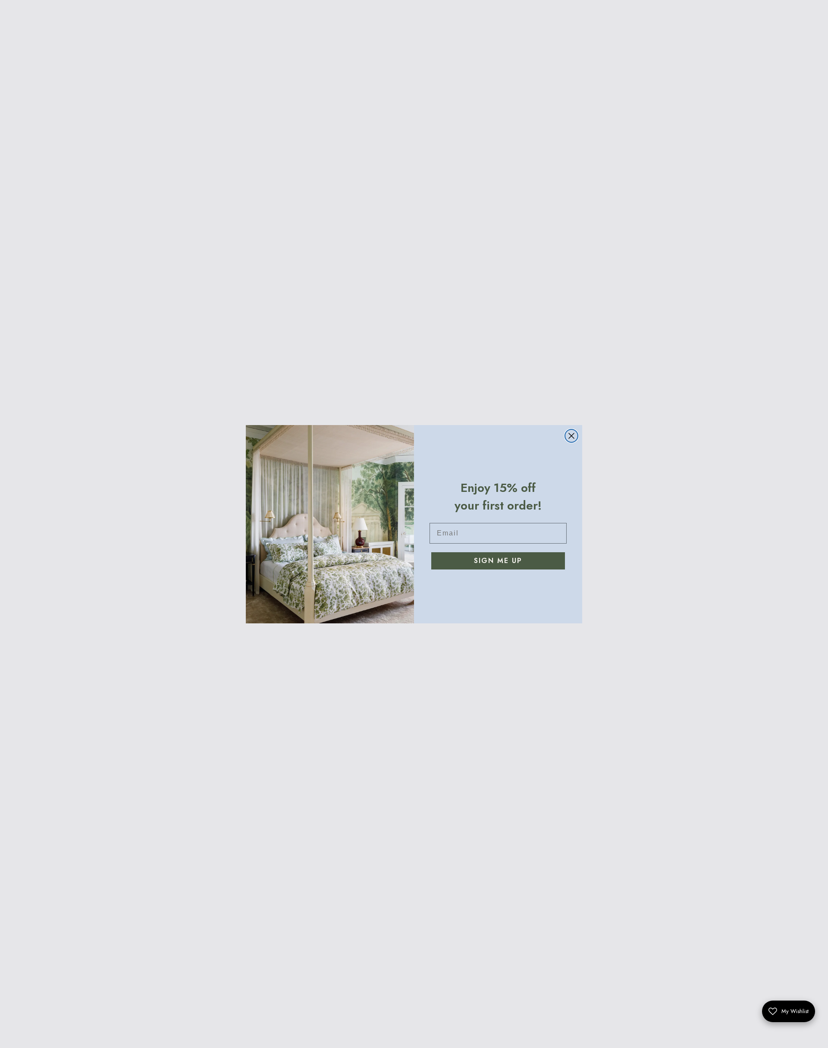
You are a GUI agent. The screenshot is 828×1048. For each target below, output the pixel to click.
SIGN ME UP (498, 561)
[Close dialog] (571, 435)
